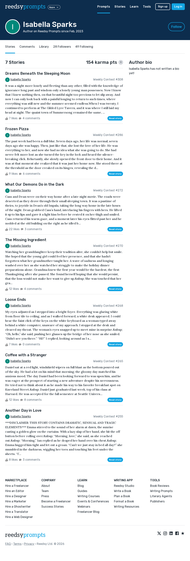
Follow (176, 27)
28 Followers (62, 46)
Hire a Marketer (15, 501)
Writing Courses (89, 496)
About (45, 486)
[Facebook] (177, 533)
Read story (115, 118)
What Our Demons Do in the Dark (34, 184)
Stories (119, 6)
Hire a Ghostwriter (18, 506)
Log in (178, 6)
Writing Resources (126, 506)
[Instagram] (165, 533)
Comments (27, 46)
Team (45, 491)
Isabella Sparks (20, 79)
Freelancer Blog (88, 512)
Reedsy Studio (124, 486)
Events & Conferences (93, 501)
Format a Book (124, 501)
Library (44, 46)
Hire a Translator (16, 512)
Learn (134, 6)
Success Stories (52, 506)
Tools (147, 6)
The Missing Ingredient (25, 240)
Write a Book (122, 491)
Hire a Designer (15, 496)
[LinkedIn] (171, 533)
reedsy (25, 6)
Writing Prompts (161, 491)
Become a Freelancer (56, 501)
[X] (159, 533)
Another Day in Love (23, 410)
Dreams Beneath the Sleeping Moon (37, 73)
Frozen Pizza (17, 129)
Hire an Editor (14, 491)
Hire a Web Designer (19, 517)
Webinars (84, 506)
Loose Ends (15, 299)
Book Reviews (159, 486)
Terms (17, 544)
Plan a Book (122, 496)
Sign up (163, 6)
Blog (81, 486)
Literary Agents (161, 496)
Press (45, 496)
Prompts (103, 6)
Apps (52, 7)
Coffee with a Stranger (26, 355)
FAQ (8, 544)
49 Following (84, 46)
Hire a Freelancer (17, 486)
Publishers (157, 501)
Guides (82, 491)
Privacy (29, 544)
